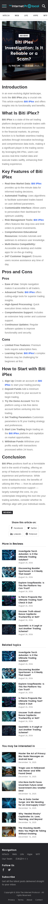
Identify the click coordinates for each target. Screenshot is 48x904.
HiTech (6, 15)
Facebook (18, 528)
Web (17, 15)
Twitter (34, 528)
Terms (20, 900)
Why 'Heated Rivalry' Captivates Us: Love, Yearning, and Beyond (30, 816)
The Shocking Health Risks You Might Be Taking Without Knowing (32, 831)
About (29, 900)
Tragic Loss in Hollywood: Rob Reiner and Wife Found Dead (32, 770)
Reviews (24, 35)
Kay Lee (14, 65)
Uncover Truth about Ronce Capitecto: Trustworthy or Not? (30, 614)
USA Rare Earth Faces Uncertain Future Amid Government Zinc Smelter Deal (32, 786)
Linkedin (17, 534)
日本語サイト (22, 858)
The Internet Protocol (30, 892)
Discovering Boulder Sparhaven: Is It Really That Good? (31, 571)
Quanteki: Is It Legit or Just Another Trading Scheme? (30, 628)
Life (26, 15)
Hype (35, 15)
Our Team (7, 858)
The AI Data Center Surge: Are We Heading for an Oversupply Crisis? (32, 802)
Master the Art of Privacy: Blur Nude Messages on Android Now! (32, 756)
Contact (39, 900)
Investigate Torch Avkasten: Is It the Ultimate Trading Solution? (28, 555)
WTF (45, 15)
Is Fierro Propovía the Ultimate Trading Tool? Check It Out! (31, 600)
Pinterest (33, 534)
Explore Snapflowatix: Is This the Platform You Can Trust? (31, 585)
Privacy (11, 900)
